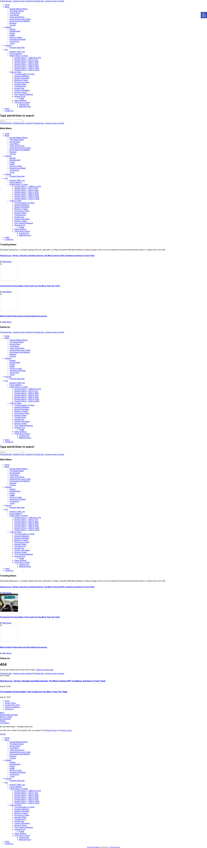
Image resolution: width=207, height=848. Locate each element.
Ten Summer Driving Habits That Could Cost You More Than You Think (30, 286)
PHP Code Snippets (93, 847)
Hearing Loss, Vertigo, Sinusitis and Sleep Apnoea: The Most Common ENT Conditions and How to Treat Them (47, 256)
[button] (204, 15)
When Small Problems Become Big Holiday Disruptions (23, 316)
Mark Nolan (7, 262)
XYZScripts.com (114, 847)
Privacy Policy (51, 730)
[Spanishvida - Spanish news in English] (32, 1)
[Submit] (24, 121)
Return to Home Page (45, 670)
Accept (3, 734)
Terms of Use (66, 730)
